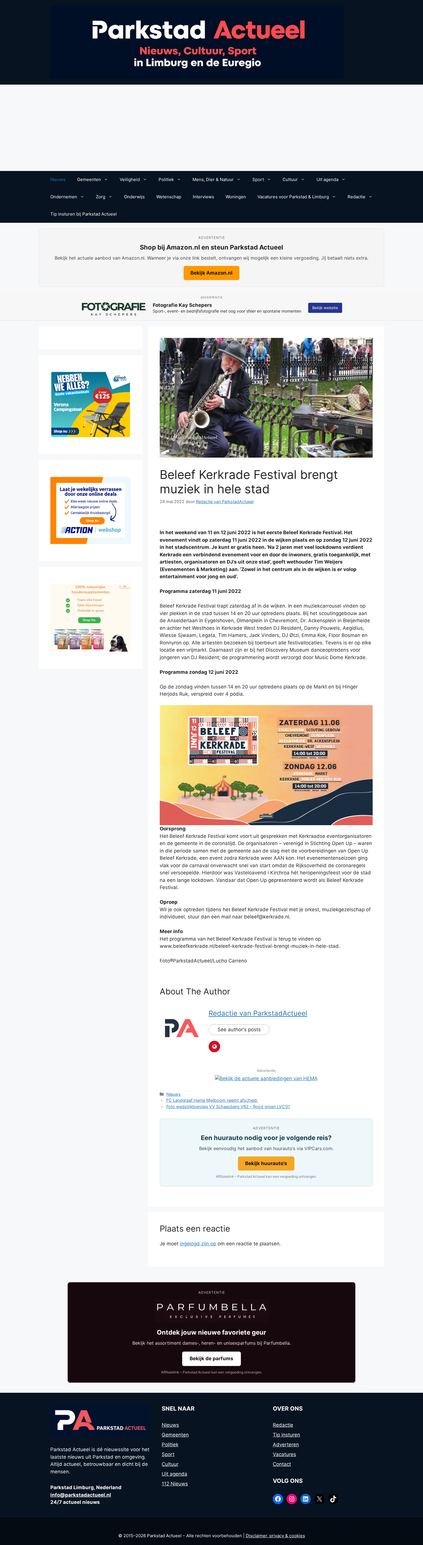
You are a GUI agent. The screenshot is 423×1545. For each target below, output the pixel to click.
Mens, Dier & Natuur (213, 179)
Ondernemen (63, 196)
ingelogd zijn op (198, 1244)
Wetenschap (168, 196)
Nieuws (58, 179)
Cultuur (290, 179)
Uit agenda (327, 179)
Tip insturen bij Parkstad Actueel (83, 214)
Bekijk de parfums (211, 1358)
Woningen (236, 196)
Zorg (100, 196)
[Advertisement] (211, 127)
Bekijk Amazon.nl (211, 273)
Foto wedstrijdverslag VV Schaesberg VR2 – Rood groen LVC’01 (228, 1106)
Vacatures (284, 1454)
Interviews (203, 196)
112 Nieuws (175, 1484)
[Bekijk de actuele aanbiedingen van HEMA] (266, 1078)
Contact (282, 1464)
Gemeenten (89, 179)
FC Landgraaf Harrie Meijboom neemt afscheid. (212, 1100)
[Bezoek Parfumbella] (211, 1311)
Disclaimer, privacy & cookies (275, 1535)
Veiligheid (130, 179)
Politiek (166, 179)
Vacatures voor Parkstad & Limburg (293, 196)
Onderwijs (134, 196)
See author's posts (239, 1029)
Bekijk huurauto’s (266, 1163)
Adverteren (286, 1444)
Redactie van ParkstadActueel (258, 1013)
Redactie (356, 196)
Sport (258, 179)
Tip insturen (286, 1435)
